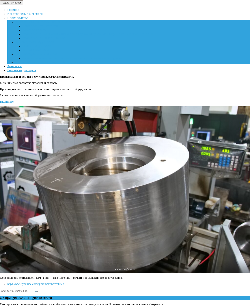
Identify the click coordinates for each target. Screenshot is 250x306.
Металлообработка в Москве (36, 54)
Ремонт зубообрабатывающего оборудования (48, 62)
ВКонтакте (7, 101)
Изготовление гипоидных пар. (44, 38)
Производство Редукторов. (35, 42)
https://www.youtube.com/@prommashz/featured (35, 283)
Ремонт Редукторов (36, 46)
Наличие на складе (35, 50)
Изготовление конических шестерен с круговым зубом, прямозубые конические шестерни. (88, 34)
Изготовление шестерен (25, 14)
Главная (13, 10)
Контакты (14, 66)
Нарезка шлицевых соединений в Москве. (45, 22)
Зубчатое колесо (34, 30)
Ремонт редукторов (21, 70)
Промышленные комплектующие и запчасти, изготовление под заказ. (73, 58)
